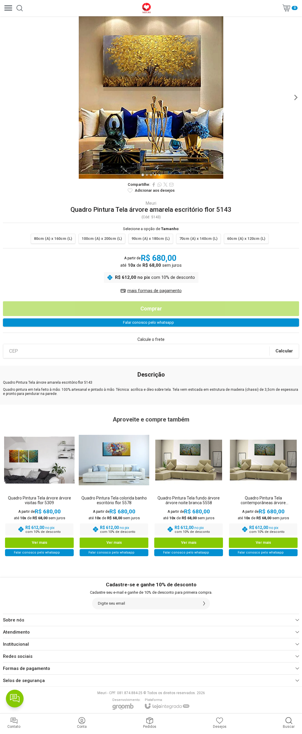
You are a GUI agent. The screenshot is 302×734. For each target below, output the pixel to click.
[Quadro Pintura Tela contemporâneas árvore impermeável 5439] (263, 492)
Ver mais (39, 542)
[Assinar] (204, 603)
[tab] (142, 174)
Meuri (151, 203)
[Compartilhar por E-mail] (171, 185)
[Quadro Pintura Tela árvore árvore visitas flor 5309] (39, 492)
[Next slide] (295, 97)
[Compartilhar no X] (165, 185)
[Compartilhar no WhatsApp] (159, 185)
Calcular (284, 351)
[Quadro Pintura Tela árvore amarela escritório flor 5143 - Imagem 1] (151, 97)
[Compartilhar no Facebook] (154, 185)
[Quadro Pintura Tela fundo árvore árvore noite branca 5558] (188, 492)
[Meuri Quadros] (146, 8)
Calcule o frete (151, 339)
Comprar (151, 308)
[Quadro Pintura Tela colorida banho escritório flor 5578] (114, 492)
